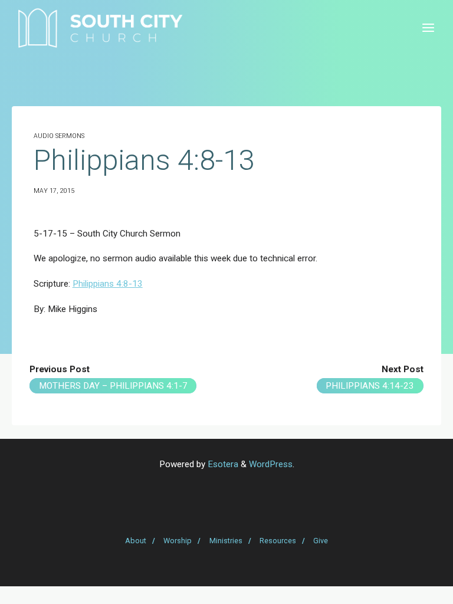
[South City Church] (100, 27)
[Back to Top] (226, 535)
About (135, 540)
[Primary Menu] (428, 28)
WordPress (271, 464)
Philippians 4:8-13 (108, 283)
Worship (177, 540)
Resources (278, 540)
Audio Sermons (59, 136)
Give (320, 540)
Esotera (221, 464)
